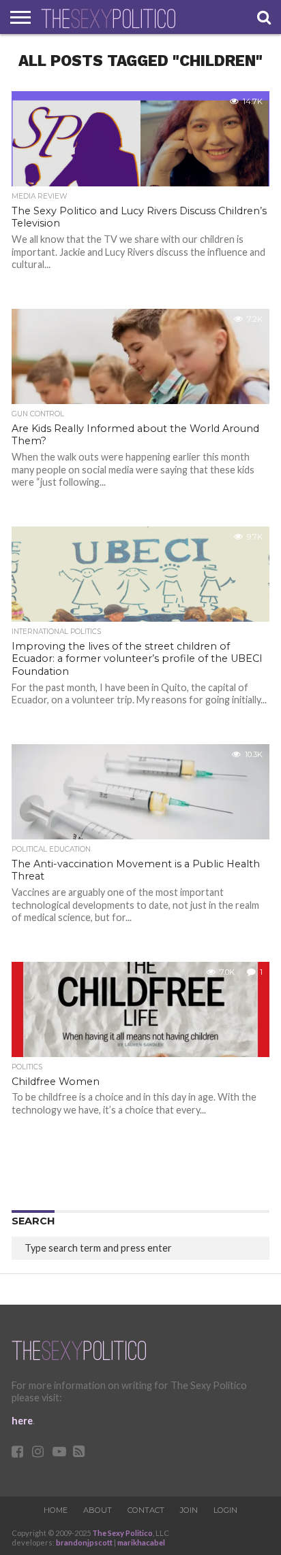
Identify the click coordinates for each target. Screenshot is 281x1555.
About (97, 1510)
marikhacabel (141, 1542)
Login (225, 1510)
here (22, 1420)
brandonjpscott (84, 1542)
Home (56, 1510)
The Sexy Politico (122, 1532)
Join (189, 1510)
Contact (146, 1510)
